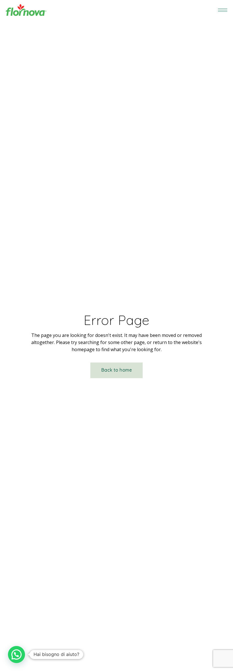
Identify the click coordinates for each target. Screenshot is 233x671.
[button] (16, 654)
